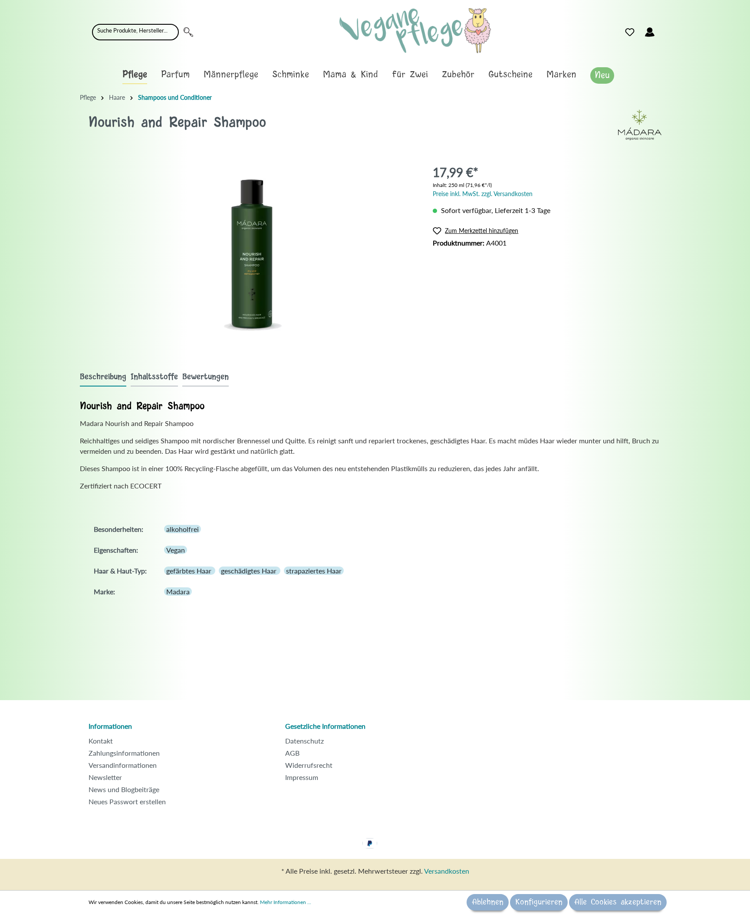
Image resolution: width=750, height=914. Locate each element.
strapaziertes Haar (314, 571)
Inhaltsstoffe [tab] (154, 377)
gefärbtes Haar (189, 571)
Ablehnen (487, 902)
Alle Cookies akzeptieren (617, 902)
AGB (292, 753)
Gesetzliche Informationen (325, 726)
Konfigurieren (538, 902)
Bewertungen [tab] (205, 377)
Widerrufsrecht (308, 765)
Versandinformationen (123, 765)
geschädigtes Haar (249, 571)
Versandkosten (446, 871)
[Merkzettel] (630, 32)
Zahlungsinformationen (124, 753)
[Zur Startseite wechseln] (415, 30)
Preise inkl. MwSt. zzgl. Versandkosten (483, 193)
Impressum (301, 777)
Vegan (175, 550)
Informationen (110, 726)
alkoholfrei (182, 529)
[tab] (103, 377)
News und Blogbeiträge (124, 789)
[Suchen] (188, 32)
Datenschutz (304, 741)
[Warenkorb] (665, 30)
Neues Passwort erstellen (127, 801)
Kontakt (101, 741)
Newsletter (105, 777)
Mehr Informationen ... (285, 902)
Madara (178, 591)
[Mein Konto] (650, 32)
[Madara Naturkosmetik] (639, 124)
